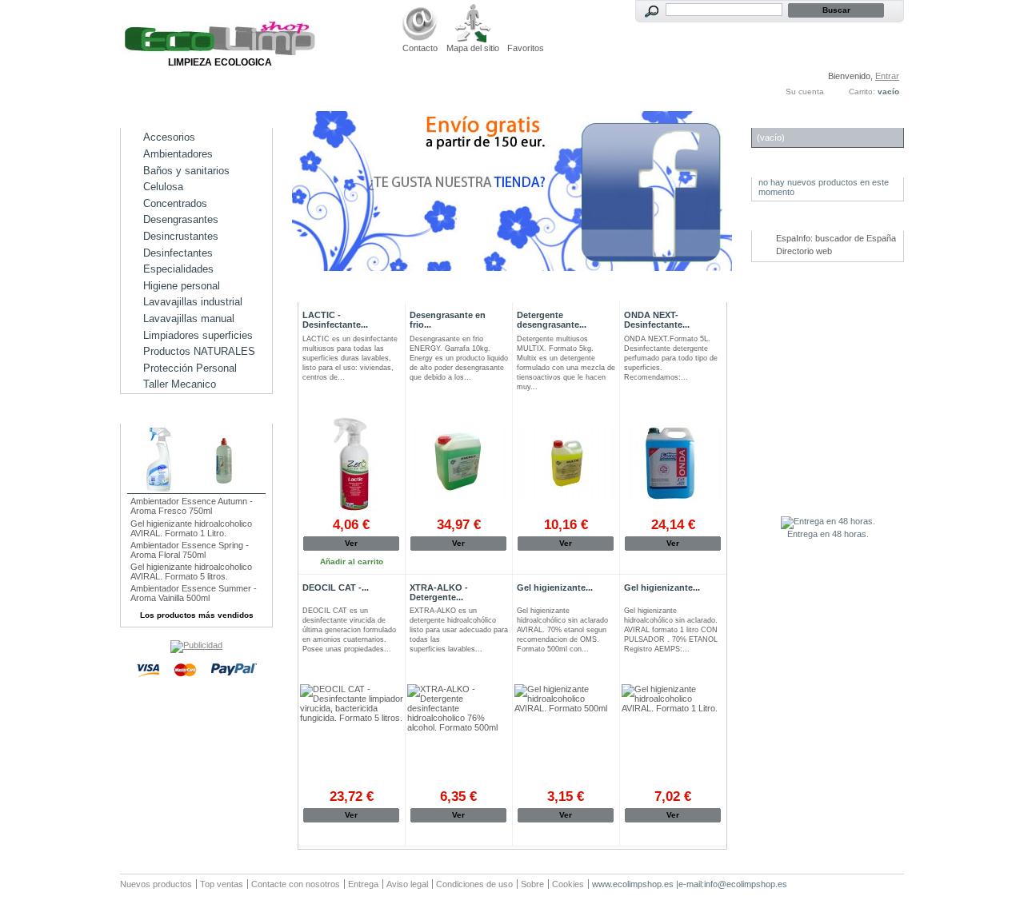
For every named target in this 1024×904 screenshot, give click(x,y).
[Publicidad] (196, 645)
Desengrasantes (180, 219)
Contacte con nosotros (295, 884)
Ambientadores (178, 154)
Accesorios (169, 137)
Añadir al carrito (458, 561)
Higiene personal (181, 286)
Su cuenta (805, 91)
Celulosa (163, 187)
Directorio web (804, 251)
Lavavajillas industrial (192, 302)
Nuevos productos (156, 884)
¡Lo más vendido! (174, 415)
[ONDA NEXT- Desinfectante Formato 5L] (673, 464)
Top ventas (221, 884)
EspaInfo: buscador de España (836, 238)
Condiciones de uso (474, 884)
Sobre (532, 884)
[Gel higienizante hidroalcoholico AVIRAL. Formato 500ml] (566, 735)
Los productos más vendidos (197, 615)
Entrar (887, 76)
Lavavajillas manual (188, 319)
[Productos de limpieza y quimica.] (220, 52)
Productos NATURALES (199, 351)
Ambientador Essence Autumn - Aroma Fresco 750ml (191, 506)
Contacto (420, 48)
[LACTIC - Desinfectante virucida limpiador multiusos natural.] (351, 464)
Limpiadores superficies (198, 335)
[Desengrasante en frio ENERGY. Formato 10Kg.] (458, 464)
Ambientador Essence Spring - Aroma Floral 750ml (189, 550)
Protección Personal (190, 368)
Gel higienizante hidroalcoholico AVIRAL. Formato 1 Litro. (191, 528)
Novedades (789, 169)
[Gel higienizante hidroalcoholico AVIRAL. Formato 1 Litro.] (673, 735)
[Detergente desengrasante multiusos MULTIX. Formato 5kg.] (566, 464)
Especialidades (178, 269)
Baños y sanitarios (186, 171)
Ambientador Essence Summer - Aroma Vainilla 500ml (193, 593)
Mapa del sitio (472, 48)
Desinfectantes (178, 253)
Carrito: (862, 91)
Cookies (568, 884)
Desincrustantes (180, 236)
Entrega (363, 884)
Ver (351, 543)
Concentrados (175, 203)
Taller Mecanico (179, 384)
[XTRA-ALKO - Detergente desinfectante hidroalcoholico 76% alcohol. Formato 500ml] (458, 735)
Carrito (780, 119)
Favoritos (525, 48)
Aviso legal (407, 884)
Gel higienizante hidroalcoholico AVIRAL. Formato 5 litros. (191, 571)
